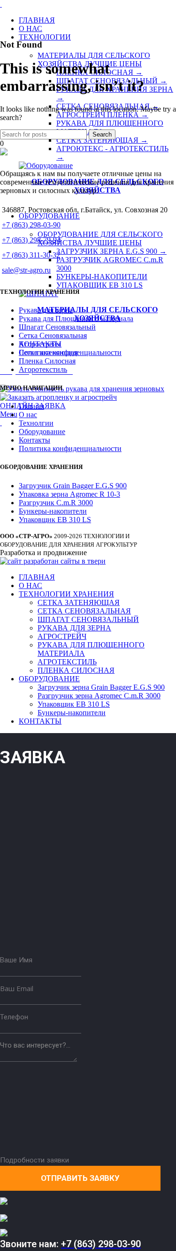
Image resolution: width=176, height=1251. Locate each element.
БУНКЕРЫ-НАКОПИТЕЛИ (101, 277)
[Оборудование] (46, 165)
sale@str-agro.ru (26, 270)
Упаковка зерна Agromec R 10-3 (69, 494)
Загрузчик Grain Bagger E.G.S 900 (73, 486)
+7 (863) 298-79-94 (31, 240)
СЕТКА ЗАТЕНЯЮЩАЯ (79, 602)
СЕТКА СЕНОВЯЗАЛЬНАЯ (84, 611)
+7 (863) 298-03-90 (31, 225)
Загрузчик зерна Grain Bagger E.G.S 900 (101, 687)
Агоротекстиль (43, 369)
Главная (31, 406)
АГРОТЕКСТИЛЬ (67, 662)
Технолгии (36, 423)
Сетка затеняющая (48, 352)
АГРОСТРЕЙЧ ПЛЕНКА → (102, 115)
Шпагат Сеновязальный (57, 327)
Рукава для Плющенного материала (76, 319)
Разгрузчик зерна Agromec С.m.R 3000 (99, 696)
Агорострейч (40, 344)
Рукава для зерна (46, 310)
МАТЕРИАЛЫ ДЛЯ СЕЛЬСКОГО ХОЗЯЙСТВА (97, 314)
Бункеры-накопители (53, 511)
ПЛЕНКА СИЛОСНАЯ (76, 670)
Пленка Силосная (47, 361)
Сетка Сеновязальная (53, 335)
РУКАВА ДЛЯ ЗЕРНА (74, 628)
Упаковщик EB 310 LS (55, 520)
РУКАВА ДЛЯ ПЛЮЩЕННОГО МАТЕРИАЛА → (109, 127)
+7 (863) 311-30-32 (31, 255)
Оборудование (42, 432)
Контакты (34, 440)
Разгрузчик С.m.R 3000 (56, 503)
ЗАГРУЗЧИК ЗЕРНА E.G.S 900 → (111, 251)
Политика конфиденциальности (70, 448)
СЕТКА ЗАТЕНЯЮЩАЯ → (102, 140)
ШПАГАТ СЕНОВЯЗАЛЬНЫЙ (88, 619)
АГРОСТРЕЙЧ (62, 636)
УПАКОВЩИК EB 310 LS (99, 285)
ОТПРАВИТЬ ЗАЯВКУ (80, 1178)
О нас (28, 415)
